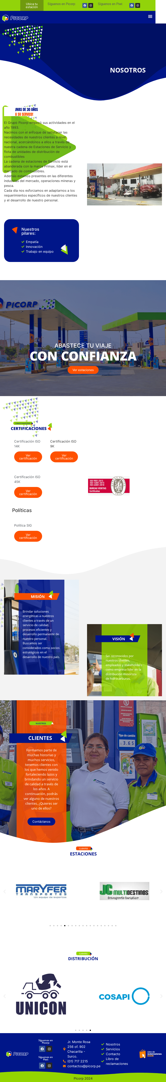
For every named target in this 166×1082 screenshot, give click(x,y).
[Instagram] (137, 5)
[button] (150, 16)
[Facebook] (131, 5)
